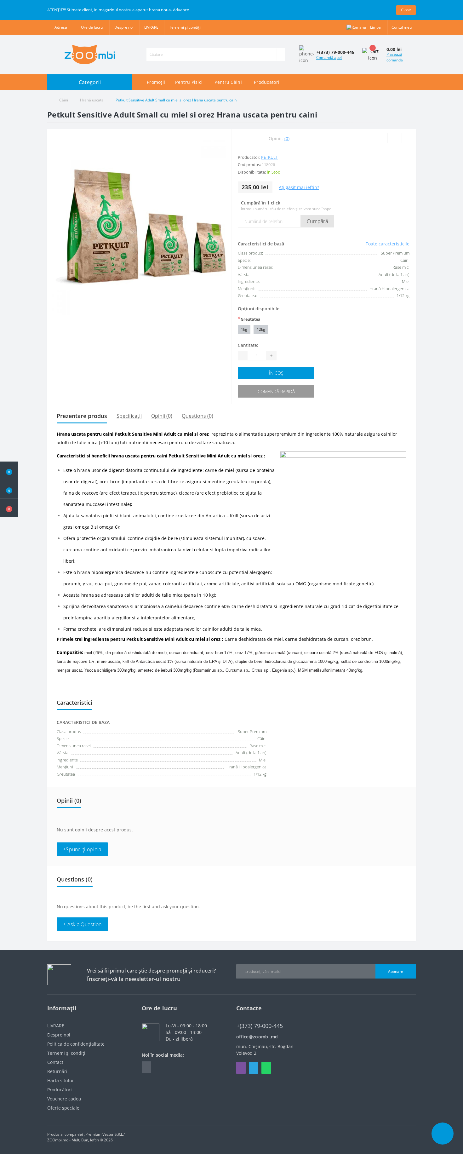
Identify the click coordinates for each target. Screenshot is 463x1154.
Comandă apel (329, 57)
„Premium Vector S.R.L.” (104, 1134)
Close (406, 10)
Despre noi (124, 27)
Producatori (266, 82)
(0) (286, 138)
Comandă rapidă (276, 391)
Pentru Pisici (189, 82)
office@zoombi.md (257, 1037)
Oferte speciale (63, 1108)
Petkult (269, 157)
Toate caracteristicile (387, 244)
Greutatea (249, 318)
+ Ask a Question (82, 924)
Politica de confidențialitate (76, 1044)
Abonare (395, 971)
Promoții (156, 82)
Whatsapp (266, 1068)
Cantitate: (248, 345)
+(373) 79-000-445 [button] (260, 1026)
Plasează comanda (394, 57)
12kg (261, 329)
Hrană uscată (92, 100)
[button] (9, 508)
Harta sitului (60, 1080)
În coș (276, 373)
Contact (55, 1062)
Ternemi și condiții (185, 27)
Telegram (253, 1068)
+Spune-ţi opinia (82, 849)
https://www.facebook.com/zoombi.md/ (146, 1067)
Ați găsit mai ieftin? (299, 187)
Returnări (57, 1071)
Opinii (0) (161, 415)
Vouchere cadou (64, 1099)
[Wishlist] (394, 138)
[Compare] (409, 138)
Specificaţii (129, 415)
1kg (244, 329)
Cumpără (317, 221)
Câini (63, 100)
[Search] (281, 54)
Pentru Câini (228, 82)
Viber (241, 1068)
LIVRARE (151, 27)
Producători (59, 1090)
